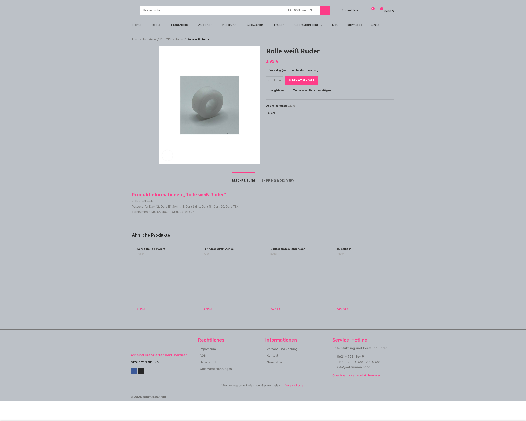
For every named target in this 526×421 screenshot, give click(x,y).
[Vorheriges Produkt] (381, 39)
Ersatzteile (149, 39)
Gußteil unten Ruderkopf (287, 248)
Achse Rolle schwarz (151, 248)
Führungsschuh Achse (219, 248)
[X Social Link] (282, 113)
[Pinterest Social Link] (287, 113)
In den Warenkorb (301, 80)
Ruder (179, 39)
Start (135, 39)
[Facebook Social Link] (277, 113)
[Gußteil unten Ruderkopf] (296, 278)
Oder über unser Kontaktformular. (356, 375)
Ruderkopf (344, 248)
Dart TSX (165, 39)
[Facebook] (134, 371)
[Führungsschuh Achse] (229, 278)
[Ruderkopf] (363, 278)
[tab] (243, 178)
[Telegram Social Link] (297, 113)
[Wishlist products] (363, 10)
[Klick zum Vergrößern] (167, 155)
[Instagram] (141, 371)
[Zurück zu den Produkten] (386, 39)
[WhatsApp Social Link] (292, 113)
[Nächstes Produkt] (391, 39)
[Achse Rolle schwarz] (163, 278)
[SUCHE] (325, 10)
